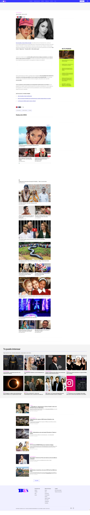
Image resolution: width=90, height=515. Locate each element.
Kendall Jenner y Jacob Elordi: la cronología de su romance (67, 65)
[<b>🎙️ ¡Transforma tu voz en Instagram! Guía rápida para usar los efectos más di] (77, 383)
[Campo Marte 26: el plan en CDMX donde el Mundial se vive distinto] (22, 421)
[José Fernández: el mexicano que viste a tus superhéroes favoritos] (13, 362)
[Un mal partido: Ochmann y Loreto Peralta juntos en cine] (34, 362)
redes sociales (24, 110)
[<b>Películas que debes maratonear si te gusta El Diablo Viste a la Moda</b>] (77, 362)
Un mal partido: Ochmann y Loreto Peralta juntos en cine (34, 373)
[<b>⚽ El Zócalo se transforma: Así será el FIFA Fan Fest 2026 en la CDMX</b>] (22, 472)
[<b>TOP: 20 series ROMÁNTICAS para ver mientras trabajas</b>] (22, 446)
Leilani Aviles (36, 461)
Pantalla (47, 1)
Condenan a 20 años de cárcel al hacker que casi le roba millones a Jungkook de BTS (67, 74)
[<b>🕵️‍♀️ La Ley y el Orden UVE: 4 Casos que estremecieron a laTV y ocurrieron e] (34, 383)
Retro (51, 1)
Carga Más (36, 480)
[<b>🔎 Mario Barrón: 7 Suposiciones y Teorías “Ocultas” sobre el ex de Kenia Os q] (22, 408)
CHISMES (31, 405)
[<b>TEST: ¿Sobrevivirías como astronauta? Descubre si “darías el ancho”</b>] (22, 434)
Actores (30, 110)
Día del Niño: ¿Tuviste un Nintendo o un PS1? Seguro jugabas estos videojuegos (66, 84)
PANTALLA (68, 371)
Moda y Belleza (37, 1)
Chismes (30, 1)
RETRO (4, 392)
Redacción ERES (24, 14)
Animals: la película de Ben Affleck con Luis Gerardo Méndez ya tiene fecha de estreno (55, 373)
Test (55, 1)
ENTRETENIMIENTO (19, 12)
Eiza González (19, 110)
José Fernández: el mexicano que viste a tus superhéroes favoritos (11, 373)
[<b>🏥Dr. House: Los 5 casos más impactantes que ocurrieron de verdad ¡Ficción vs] (55, 383)
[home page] (4, 1)
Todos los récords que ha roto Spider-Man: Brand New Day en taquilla (67, 69)
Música (42, 1)
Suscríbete (82, 1)
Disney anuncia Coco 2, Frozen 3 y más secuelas (67, 61)
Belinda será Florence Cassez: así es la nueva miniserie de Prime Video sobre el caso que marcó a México (67, 79)
